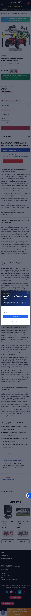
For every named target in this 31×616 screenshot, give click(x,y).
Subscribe (15, 316)
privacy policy (21, 323)
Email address (6, 309)
